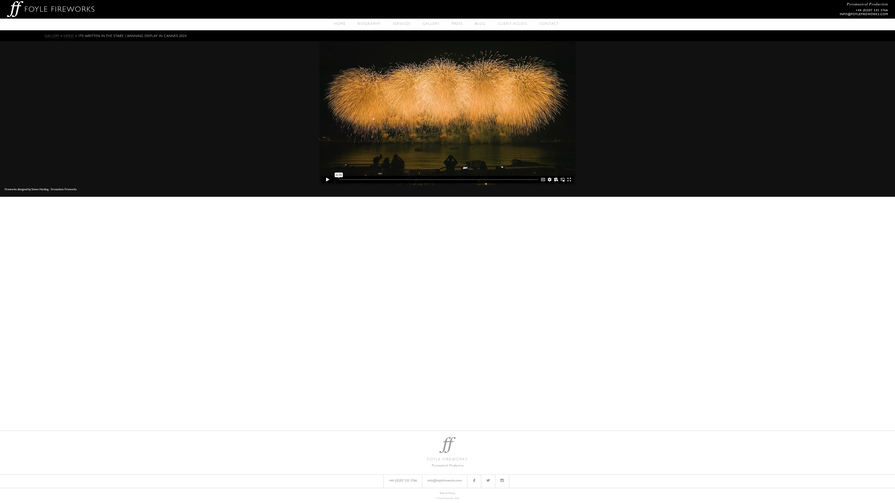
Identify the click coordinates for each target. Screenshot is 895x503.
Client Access (512, 24)
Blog (480, 24)
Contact (549, 24)
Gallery (431, 24)
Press (457, 24)
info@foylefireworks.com (864, 14)
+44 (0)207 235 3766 (403, 481)
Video (68, 36)
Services (401, 24)
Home (340, 24)
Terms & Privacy (447, 493)
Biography (369, 24)
